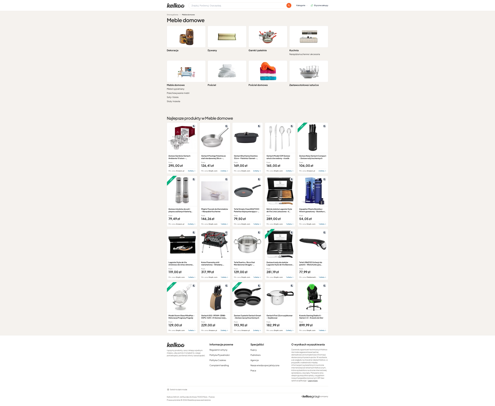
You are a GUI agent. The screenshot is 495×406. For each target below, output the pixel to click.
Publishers (255, 355)
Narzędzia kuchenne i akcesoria (304, 54)
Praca (253, 370)
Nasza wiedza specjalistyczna (264, 365)
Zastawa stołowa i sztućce (304, 84)
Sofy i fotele (173, 97)
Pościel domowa (258, 84)
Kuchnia (294, 50)
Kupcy (253, 349)
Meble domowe (176, 84)
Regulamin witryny (218, 349)
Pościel (212, 84)
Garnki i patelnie (258, 50)
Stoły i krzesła (173, 101)
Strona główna (172, 15)
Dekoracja (172, 50)
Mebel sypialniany (175, 88)
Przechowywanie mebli (178, 93)
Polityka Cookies (217, 360)
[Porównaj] (194, 126)
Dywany (212, 50)
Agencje (254, 360)
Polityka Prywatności (219, 355)
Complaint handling (219, 365)
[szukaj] (288, 5)
